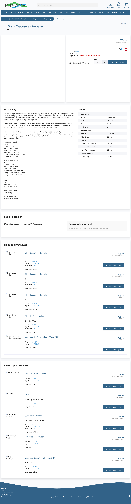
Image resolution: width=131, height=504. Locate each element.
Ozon (66, 12)
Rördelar (37, 12)
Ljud (60, 12)
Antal (95, 59)
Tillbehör (93, 12)
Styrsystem (19, 12)
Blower (73, 12)
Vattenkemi (83, 12)
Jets (44, 12)
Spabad (114, 12)
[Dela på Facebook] (123, 49)
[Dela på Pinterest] (126, 49)
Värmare (28, 12)
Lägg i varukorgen (118, 62)
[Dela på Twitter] (122, 49)
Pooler (122, 12)
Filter (101, 12)
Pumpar (9, 12)
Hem (5, 19)
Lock (107, 12)
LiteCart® (90, 497)
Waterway (47, 19)
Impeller (36, 19)
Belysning (52, 12)
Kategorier (15, 19)
